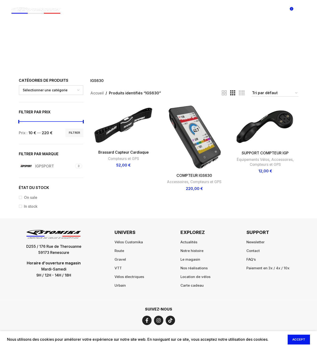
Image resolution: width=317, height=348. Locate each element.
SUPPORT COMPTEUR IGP (265, 153)
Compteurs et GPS (123, 158)
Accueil (97, 93)
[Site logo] (36, 10)
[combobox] (51, 90)
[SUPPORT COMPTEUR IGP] (265, 126)
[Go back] (124, 44)
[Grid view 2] (224, 93)
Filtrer (74, 132)
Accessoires (177, 182)
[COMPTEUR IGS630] (194, 137)
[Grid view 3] (232, 93)
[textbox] (51, 90)
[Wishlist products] (279, 10)
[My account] (260, 10)
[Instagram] (158, 320)
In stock (31, 206)
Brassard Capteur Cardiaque (123, 152)
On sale (30, 197)
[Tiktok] (170, 320)
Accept (298, 339)
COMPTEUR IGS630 (194, 175)
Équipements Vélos (253, 159)
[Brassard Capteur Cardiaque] (123, 125)
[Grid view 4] (241, 93)
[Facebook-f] (147, 320)
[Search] (270, 10)
